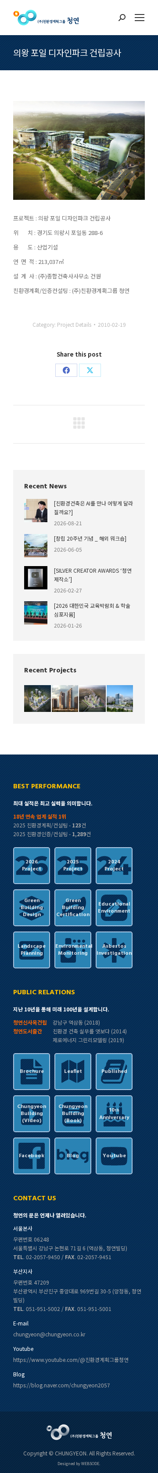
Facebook (31, 1156)
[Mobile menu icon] (139, 17)
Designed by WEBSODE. (79, 1463)
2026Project (31, 866)
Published (114, 1071)
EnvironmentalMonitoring (72, 950)
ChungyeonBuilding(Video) (31, 1113)
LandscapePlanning (32, 950)
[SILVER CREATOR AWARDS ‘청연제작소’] (93, 575)
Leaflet (73, 1071)
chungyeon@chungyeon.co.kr (49, 1334)
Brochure (32, 1071)
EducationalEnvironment (114, 908)
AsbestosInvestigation (114, 950)
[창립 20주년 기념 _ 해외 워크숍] (90, 538)
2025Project (73, 866)
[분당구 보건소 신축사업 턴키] (120, 699)
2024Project (114, 866)
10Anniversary (114, 1114)
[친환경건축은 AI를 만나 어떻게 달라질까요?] (93, 507)
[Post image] (35, 510)
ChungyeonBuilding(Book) (72, 1113)
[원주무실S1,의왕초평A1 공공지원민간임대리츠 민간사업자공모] (38, 699)
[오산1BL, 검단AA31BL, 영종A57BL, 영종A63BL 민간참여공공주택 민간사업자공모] (93, 699)
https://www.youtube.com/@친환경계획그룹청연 (71, 1359)
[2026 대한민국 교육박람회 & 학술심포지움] (92, 610)
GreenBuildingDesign (32, 907)
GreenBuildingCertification (73, 907)
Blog (73, 1156)
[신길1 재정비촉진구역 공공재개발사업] (65, 699)
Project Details (74, 324)
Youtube (114, 1156)
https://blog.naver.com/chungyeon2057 (61, 1385)
